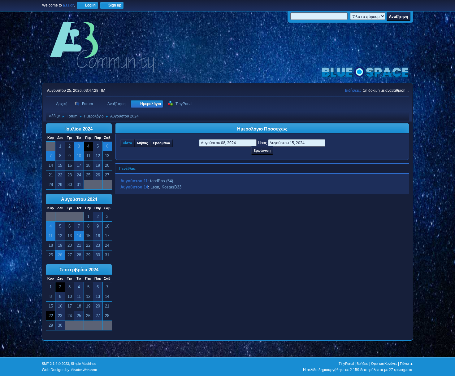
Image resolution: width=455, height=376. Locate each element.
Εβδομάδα (161, 143)
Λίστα (127, 143)
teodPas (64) (161, 181)
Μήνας (142, 143)
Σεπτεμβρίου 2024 (78, 269)
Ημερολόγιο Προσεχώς (262, 128)
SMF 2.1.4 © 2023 (55, 363)
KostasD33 (171, 187)
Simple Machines (83, 363)
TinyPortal (346, 363)
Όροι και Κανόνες (384, 363)
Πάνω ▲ (406, 363)
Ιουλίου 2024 (79, 128)
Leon (154, 187)
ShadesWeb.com (84, 370)
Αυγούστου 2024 (79, 199)
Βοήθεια (362, 363)
